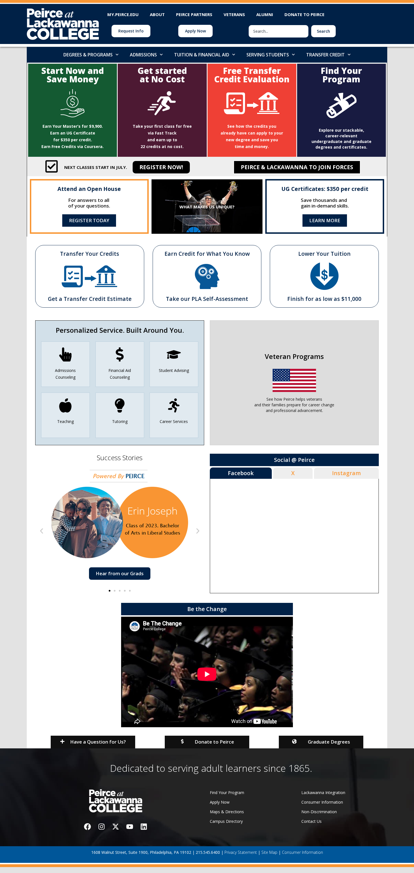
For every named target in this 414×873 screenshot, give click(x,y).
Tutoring (119, 421)
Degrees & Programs (88, 55)
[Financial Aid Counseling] (120, 354)
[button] (41, 530)
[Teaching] (65, 405)
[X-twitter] (115, 826)
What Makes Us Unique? (207, 207)
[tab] (241, 473)
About (157, 14)
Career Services (174, 421)
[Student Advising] (174, 354)
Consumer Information (302, 852)
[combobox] (278, 31)
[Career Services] (174, 405)
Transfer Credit (325, 55)
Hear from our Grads (120, 573)
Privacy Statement (240, 852)
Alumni (264, 14)
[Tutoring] (120, 405)
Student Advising (174, 370)
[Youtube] (130, 826)
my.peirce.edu (123, 14)
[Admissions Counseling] (65, 354)
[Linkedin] (144, 826)
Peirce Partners (194, 14)
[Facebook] (87, 826)
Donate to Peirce (304, 14)
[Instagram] (101, 826)
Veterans (234, 14)
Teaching (65, 421)
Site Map (269, 852)
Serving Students (267, 55)
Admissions (143, 55)
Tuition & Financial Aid (201, 55)
